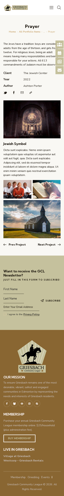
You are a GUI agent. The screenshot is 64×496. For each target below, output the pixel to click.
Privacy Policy (31, 314)
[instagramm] (29, 403)
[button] (51, 7)
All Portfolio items (29, 31)
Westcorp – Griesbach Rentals (23, 460)
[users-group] (14, 403)
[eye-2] (21, 403)
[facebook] (6, 403)
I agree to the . (24, 314)
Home (12, 31)
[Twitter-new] (5, 93)
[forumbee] (36, 403)
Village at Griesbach (16, 456)
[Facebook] (14, 93)
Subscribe (53, 300)
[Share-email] (22, 93)
